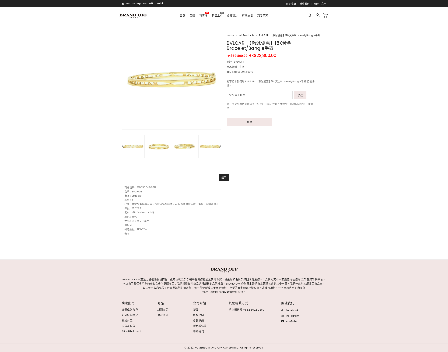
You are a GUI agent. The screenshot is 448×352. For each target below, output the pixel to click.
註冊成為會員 (130, 309)
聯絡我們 (305, 3)
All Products (246, 35)
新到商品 (162, 309)
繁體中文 (319, 3)
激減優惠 (162, 315)
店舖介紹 (198, 315)
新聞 (195, 309)
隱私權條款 (200, 326)
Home (230, 35)
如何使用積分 (130, 315)
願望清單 (291, 3)
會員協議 (198, 320)
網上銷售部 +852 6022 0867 (246, 309)
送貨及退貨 (128, 326)
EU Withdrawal (131, 331)
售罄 (249, 122)
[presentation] (123, 146)
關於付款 (127, 320)
